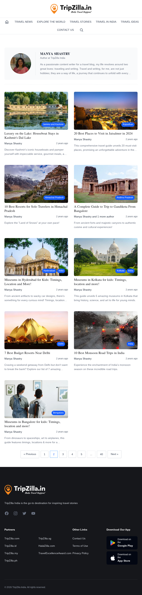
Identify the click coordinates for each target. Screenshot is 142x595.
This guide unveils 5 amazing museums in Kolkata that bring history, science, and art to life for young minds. (106, 298)
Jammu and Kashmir (53, 124)
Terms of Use (80, 545)
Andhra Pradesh (125, 197)
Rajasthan (128, 124)
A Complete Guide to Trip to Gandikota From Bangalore (105, 208)
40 (101, 454)
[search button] (81, 30)
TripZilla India (58, 58)
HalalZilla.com (46, 545)
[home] (7, 22)
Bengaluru (58, 412)
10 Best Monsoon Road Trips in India (99, 353)
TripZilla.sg (44, 538)
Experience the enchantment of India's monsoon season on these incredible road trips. (102, 367)
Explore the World (51, 21)
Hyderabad (49, 270)
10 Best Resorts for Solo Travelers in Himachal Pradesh (35, 208)
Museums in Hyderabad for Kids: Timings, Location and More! (33, 282)
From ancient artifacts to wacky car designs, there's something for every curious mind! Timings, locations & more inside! (35, 298)
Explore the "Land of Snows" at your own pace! (31, 222)
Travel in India (106, 21)
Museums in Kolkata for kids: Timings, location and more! (100, 282)
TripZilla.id (10, 545)
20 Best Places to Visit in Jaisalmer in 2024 (103, 133)
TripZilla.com (11, 538)
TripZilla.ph (10, 560)
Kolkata (120, 270)
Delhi (61, 344)
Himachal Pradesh (54, 197)
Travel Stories (80, 21)
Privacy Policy (80, 553)
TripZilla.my (11, 553)
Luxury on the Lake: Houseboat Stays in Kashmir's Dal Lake (31, 135)
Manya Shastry (13, 143)
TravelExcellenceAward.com (54, 553)
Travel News (24, 21)
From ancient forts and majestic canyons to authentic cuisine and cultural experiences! (105, 224)
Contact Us (65, 29)
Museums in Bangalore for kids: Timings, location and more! (32, 424)
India (61, 270)
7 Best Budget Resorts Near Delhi (27, 353)
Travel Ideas (130, 21)
